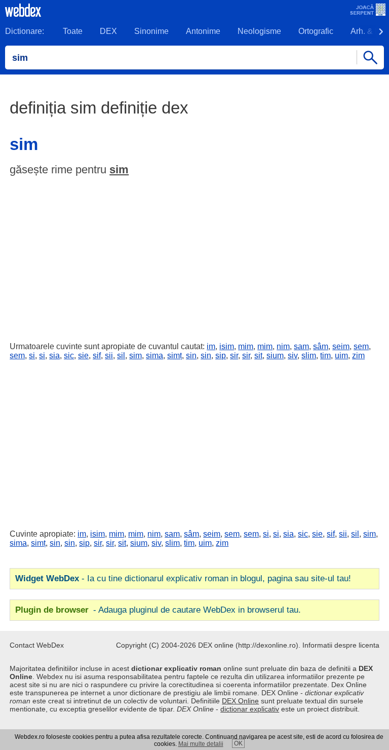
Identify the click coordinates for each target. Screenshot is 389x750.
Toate (73, 31)
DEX (108, 31)
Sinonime (151, 31)
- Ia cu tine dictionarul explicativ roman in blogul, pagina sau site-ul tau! (183, 578)
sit (258, 355)
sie (83, 355)
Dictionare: (24, 31)
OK (238, 743)
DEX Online (240, 701)
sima (154, 355)
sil (121, 355)
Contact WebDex (37, 645)
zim (358, 355)
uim (341, 355)
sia (54, 355)
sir (234, 355)
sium (275, 355)
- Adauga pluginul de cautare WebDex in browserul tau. (158, 610)
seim (340, 346)
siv (292, 355)
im (211, 346)
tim (325, 355)
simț (174, 355)
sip (220, 355)
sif (97, 355)
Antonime (203, 31)
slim (308, 355)
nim (283, 346)
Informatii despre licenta (340, 645)
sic (69, 355)
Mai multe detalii (200, 743)
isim (226, 346)
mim (245, 346)
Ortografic (315, 31)
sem (361, 346)
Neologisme (259, 31)
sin (191, 355)
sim (119, 169)
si (32, 355)
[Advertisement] (194, 256)
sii (109, 355)
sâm (320, 346)
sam (301, 346)
